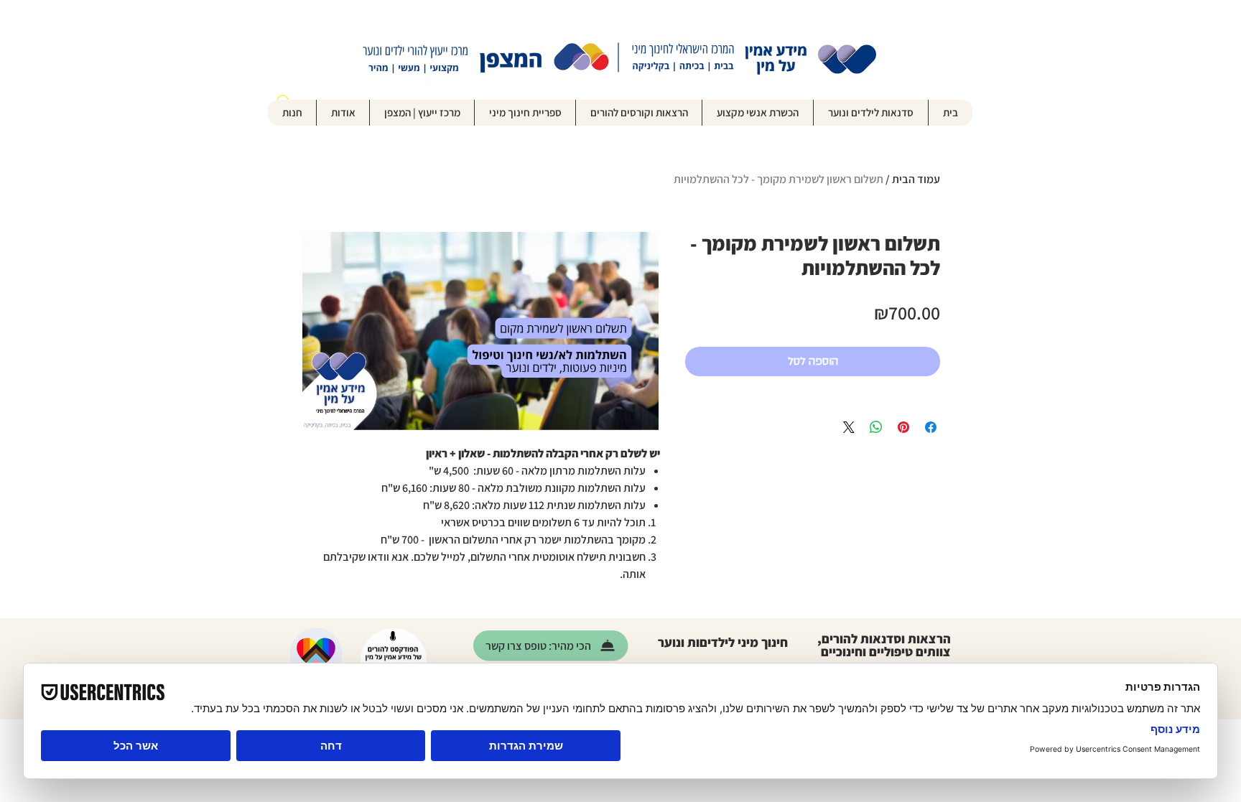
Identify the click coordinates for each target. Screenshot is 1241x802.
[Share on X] (848, 427)
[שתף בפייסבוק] (930, 427)
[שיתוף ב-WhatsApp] (876, 427)
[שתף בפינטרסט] (903, 427)
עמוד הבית (916, 179)
